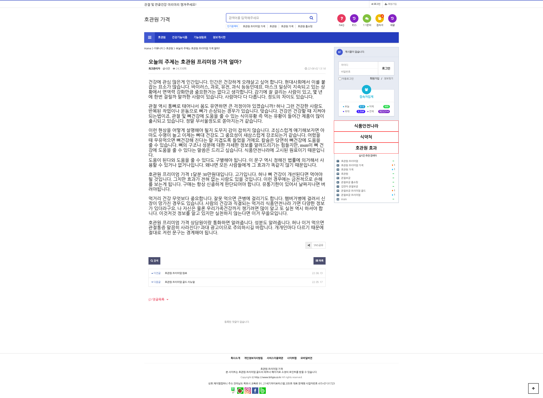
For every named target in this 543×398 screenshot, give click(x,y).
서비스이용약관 (275, 358)
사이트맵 (292, 358)
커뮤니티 (158, 48)
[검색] (311, 18)
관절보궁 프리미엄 (350, 195)
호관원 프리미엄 (349, 161)
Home (147, 48)
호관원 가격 (287, 26)
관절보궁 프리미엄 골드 (353, 191)
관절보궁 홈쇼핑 (349, 182)
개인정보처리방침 (253, 358)
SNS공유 (318, 245)
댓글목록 (158, 299)
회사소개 (235, 358)
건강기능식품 (179, 37)
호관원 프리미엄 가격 (254, 26)
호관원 (273, 26)
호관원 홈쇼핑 (305, 26)
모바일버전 (306, 358)
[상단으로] (533, 388)
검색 (155, 260)
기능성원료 (200, 37)
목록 (320, 260)
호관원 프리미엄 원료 (176, 273)
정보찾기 (388, 78)
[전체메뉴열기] (149, 37)
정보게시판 (219, 37)
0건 (167, 68)
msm (344, 199)
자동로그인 (348, 79)
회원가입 (392, 4)
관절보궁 (345, 178)
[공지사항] (339, 52)
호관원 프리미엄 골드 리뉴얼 (180, 282)
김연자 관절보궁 (349, 186)
